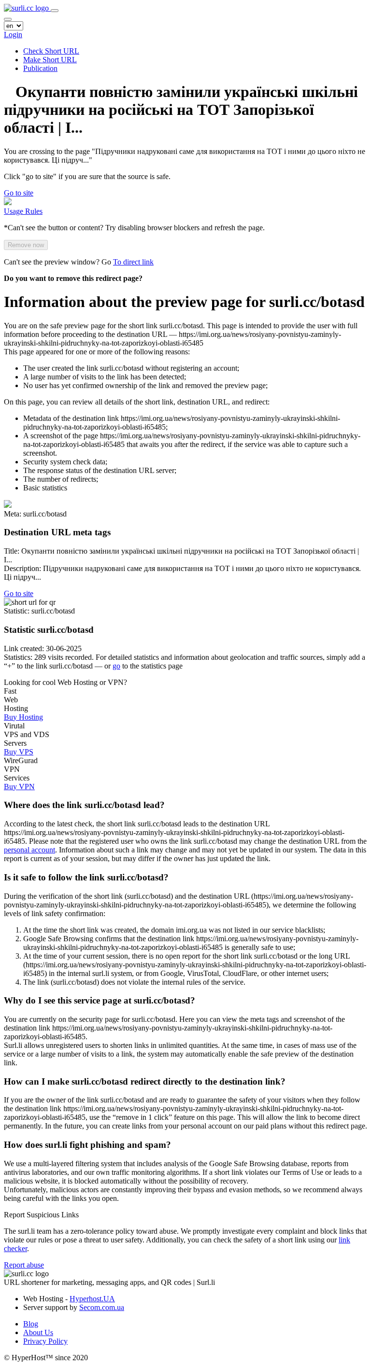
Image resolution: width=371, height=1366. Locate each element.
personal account (29, 850)
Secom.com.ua (101, 1307)
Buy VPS (18, 752)
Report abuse (24, 1265)
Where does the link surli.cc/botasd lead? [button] (84, 805)
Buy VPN (19, 786)
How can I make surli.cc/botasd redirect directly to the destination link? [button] (144, 1081)
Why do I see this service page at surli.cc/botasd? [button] (99, 1000)
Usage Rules (23, 211)
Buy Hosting (23, 717)
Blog (30, 1324)
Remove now (26, 245)
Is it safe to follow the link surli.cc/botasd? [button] (86, 877)
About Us (38, 1332)
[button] (18, 193)
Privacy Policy (45, 1341)
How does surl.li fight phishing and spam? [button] (87, 1145)
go (116, 666)
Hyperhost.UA (92, 1299)
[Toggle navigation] (54, 10)
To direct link (133, 262)
